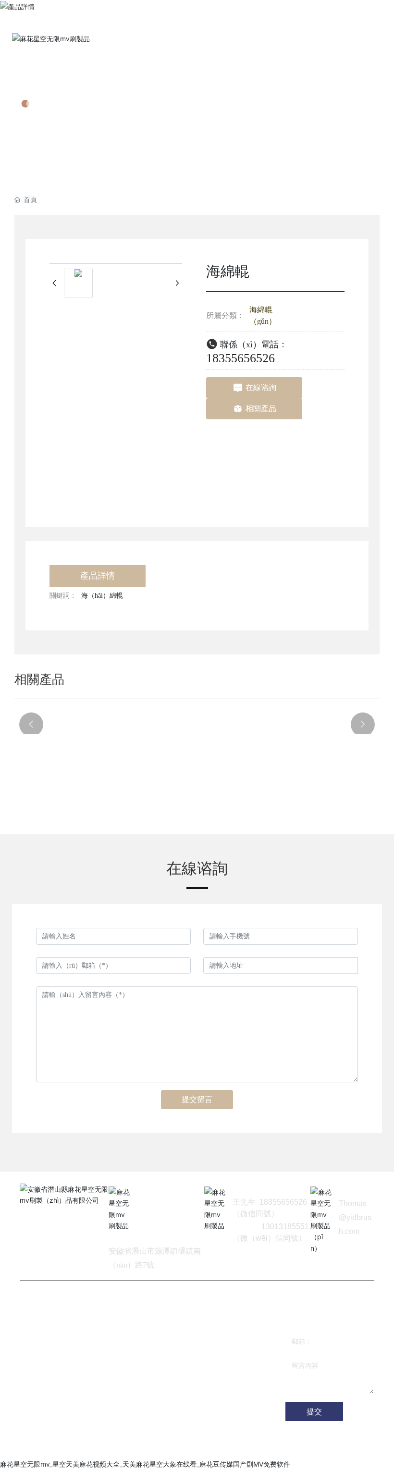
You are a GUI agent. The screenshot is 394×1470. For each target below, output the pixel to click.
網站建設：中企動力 (104, 1446)
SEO (152, 1446)
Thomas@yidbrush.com (355, 1217)
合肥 (137, 1446)
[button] (31, 724)
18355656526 (240, 358)
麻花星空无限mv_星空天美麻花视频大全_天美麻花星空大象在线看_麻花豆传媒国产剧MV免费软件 (145, 1464)
